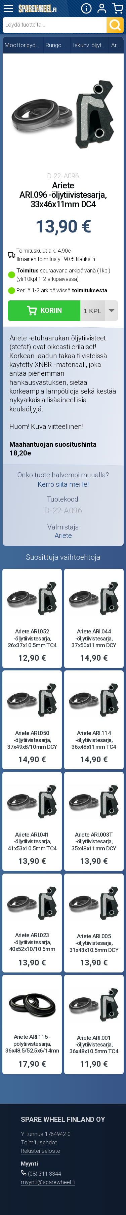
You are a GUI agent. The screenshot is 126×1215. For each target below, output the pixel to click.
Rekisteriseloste (40, 1150)
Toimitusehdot (39, 1142)
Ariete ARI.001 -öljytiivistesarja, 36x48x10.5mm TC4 (94, 1044)
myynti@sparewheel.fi (48, 1182)
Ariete (116, 45)
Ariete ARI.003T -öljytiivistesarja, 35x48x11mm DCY (94, 841)
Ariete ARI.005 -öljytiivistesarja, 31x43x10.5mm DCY (94, 943)
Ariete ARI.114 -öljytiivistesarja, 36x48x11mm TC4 (94, 740)
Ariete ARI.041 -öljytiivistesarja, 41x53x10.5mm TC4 (32, 841)
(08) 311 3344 (44, 1173)
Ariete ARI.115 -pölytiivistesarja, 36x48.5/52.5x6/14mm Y (33, 1047)
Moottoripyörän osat (23, 45)
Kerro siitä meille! (63, 484)
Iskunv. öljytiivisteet (90, 45)
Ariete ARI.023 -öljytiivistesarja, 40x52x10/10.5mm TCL (32, 945)
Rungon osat (57, 45)
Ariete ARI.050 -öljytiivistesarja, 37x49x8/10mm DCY (32, 740)
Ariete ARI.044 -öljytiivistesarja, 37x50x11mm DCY (94, 638)
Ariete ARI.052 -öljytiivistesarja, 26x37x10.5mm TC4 (32, 638)
